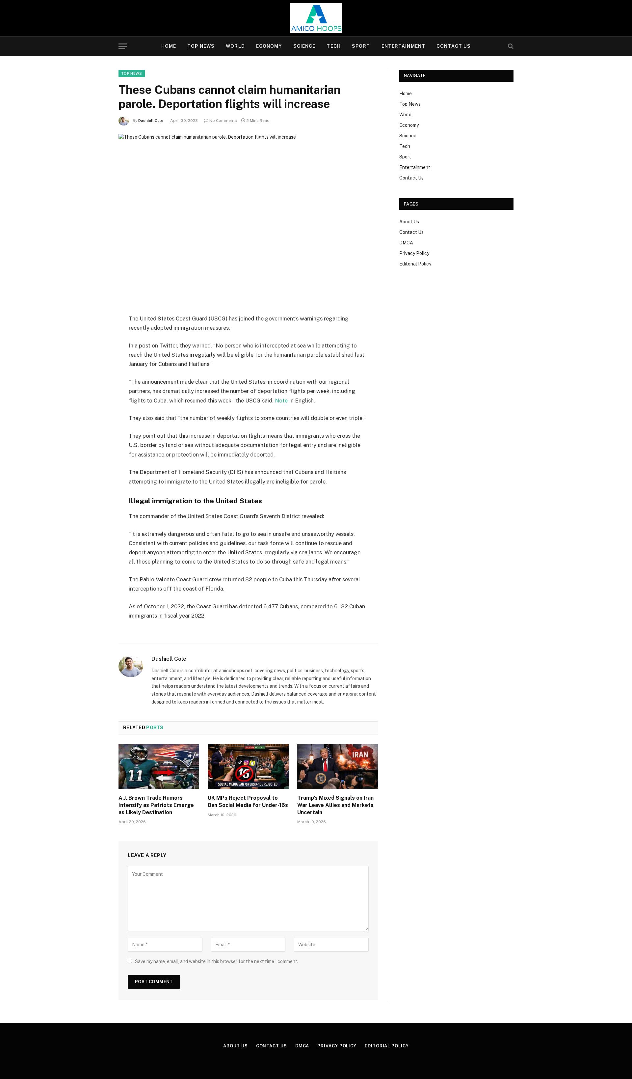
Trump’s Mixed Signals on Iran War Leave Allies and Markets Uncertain (335, 805)
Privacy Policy (414, 253)
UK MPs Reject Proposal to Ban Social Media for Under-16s (248, 801)
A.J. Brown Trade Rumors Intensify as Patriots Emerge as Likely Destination (156, 805)
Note (281, 400)
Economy (269, 46)
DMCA (406, 242)
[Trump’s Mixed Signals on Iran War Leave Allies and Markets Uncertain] (337, 766)
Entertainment (404, 46)
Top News (201, 46)
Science (304, 46)
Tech (333, 46)
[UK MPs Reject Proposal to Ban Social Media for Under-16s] (248, 766)
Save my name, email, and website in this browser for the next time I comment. (216, 961)
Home (168, 46)
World (235, 46)
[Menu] (122, 46)
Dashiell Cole (150, 120)
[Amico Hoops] (316, 18)
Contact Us (453, 46)
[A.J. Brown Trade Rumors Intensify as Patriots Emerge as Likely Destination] (158, 766)
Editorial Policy (415, 263)
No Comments (223, 120)
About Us (409, 221)
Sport (361, 46)
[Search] (510, 46)
